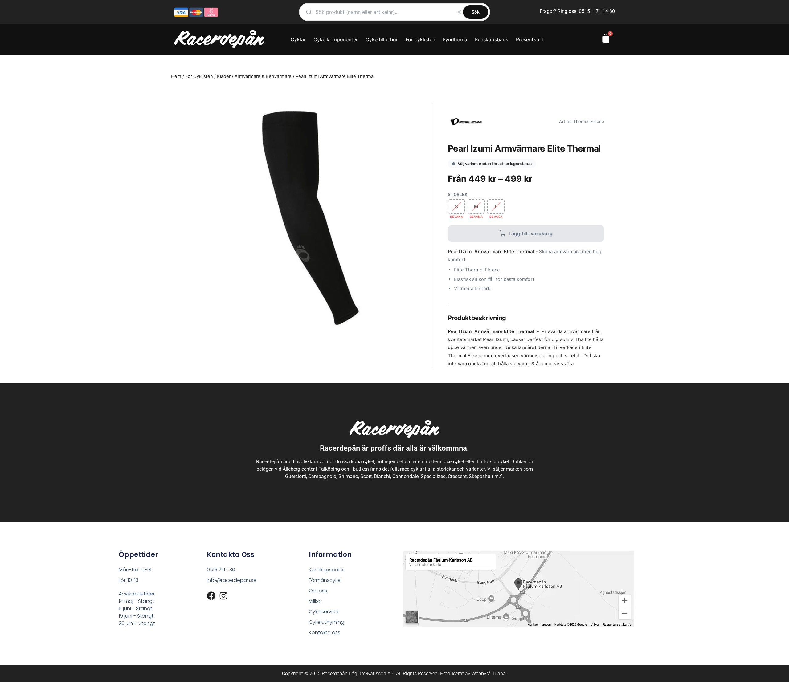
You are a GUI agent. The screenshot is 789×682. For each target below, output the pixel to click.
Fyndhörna (455, 39)
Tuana (499, 673)
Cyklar (298, 39)
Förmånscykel (325, 580)
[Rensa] (459, 12)
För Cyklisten (199, 76)
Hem (176, 76)
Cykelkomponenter (335, 39)
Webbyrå (481, 673)
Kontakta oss (324, 632)
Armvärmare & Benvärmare (263, 76)
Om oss (318, 590)
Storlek (458, 195)
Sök (476, 11)
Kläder (224, 76)
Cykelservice (323, 611)
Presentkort (529, 39)
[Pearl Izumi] (466, 121)
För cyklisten (420, 39)
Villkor (315, 601)
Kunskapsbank (491, 39)
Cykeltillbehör (382, 39)
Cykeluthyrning (326, 622)
